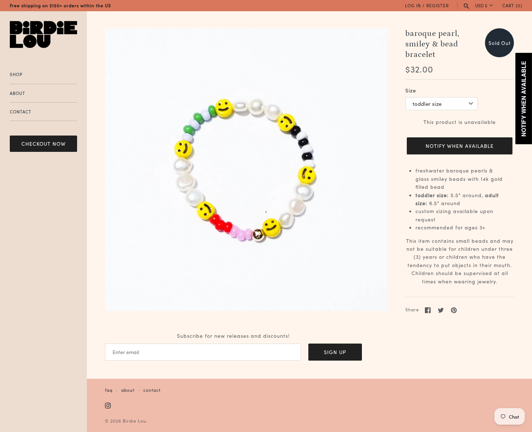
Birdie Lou (134, 421)
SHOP (16, 74)
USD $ (481, 5)
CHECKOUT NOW (43, 143)
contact (152, 390)
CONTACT (20, 111)
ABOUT (17, 93)
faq (109, 390)
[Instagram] (108, 406)
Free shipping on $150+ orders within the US (60, 5)
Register (437, 5)
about (128, 390)
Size (410, 90)
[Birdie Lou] (43, 35)
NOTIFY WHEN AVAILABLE (460, 145)
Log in (413, 5)
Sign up (335, 352)
